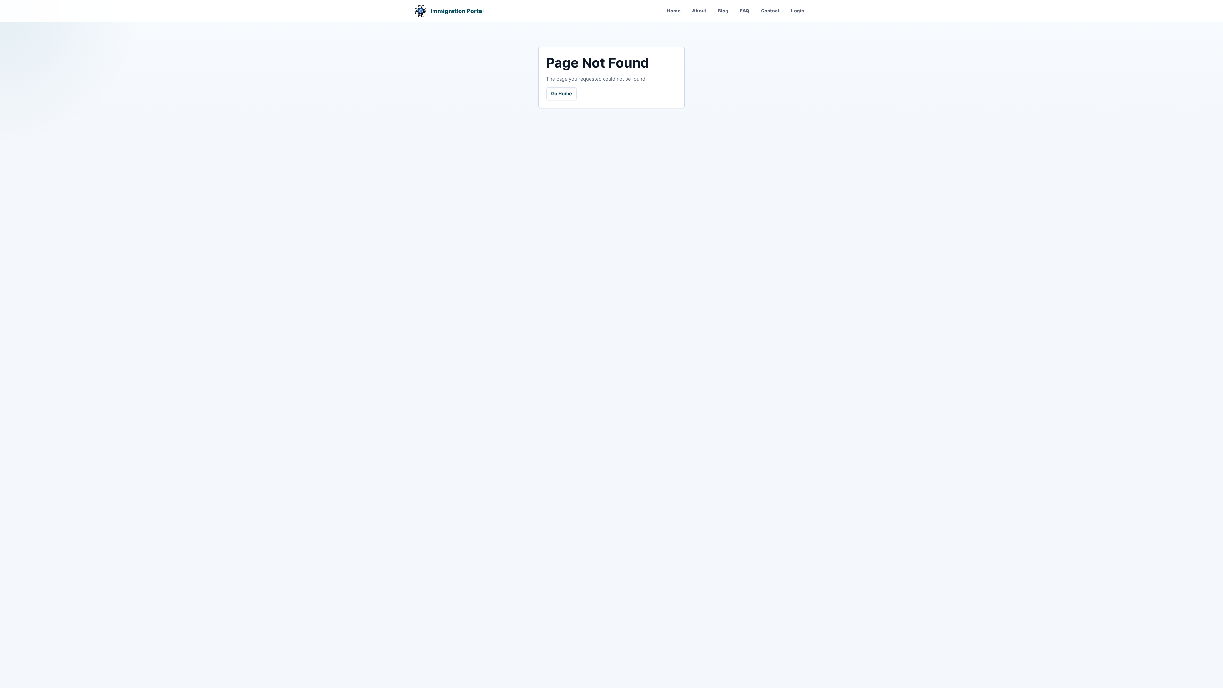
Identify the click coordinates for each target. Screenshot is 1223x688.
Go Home (561, 93)
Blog (723, 11)
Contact (770, 11)
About (699, 11)
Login (797, 11)
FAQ (744, 11)
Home (674, 11)
